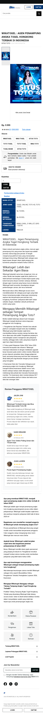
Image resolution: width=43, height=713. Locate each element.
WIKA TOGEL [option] (20, 138)
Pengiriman (12, 627)
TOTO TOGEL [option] (8, 144)
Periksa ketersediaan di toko (14, 193)
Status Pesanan (31, 616)
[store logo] (15, 7)
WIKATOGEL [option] (7, 138)
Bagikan (7, 196)
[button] (11, 77)
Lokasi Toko (31, 627)
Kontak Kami (12, 616)
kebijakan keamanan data (22, 677)
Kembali (12, 639)
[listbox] (21, 144)
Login (28, 7)
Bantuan (31, 639)
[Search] (38, 13)
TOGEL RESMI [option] (8, 149)
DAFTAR (6, 188)
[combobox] (21, 13)
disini (20, 158)
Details (5, 235)
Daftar (38, 7)
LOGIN (5, 184)
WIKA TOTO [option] (35, 144)
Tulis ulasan (26, 129)
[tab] (21, 234)
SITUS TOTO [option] (33, 138)
